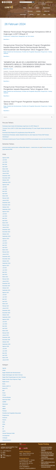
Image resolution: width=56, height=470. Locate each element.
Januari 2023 (5, 254)
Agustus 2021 (5, 292)
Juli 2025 (4, 186)
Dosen (3, 392)
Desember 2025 (6, 175)
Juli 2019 (4, 348)
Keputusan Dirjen (6, 399)
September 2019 (6, 344)
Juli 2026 (4, 159)
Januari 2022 (5, 281)
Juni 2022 (4, 270)
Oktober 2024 (5, 207)
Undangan (4, 437)
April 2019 (4, 355)
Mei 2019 (4, 353)
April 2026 (4, 166)
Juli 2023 (4, 240)
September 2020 (6, 317)
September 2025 (6, 182)
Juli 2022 (4, 267)
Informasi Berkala (6, 397)
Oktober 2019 (5, 341)
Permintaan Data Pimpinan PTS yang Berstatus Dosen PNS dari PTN (18, 132)
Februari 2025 (5, 198)
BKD (3, 390)
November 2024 (6, 204)
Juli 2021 (4, 294)
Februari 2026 (5, 171)
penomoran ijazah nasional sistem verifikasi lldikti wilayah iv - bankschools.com (21, 147)
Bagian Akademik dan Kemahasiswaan (13, 51)
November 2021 (6, 285)
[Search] (33, 2)
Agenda (4, 368)
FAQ (49, 14)
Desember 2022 (6, 256)
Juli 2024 (4, 213)
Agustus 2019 (5, 346)
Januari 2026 (5, 173)
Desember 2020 (6, 310)
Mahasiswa (5, 404)
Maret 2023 (5, 249)
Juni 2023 (4, 243)
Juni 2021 (4, 297)
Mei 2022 (4, 272)
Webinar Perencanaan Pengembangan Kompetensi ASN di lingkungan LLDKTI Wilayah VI (27, 33)
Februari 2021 (5, 305)
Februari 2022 (5, 279)
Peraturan (4, 417)
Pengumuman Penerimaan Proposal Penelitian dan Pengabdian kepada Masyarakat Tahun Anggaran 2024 (26, 88)
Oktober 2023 (5, 234)
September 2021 (6, 290)
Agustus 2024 (5, 211)
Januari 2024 (5, 227)
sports (3, 431)
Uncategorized (5, 435)
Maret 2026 (5, 168)
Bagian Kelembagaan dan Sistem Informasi (12, 374)
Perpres (4, 419)
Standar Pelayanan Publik (8, 433)
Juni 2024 (4, 216)
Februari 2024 (5, 225)
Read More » (6, 39)
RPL (3, 426)
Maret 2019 (5, 357)
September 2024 (6, 209)
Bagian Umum (5, 381)
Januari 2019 (5, 359)
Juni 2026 (4, 162)
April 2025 (4, 193)
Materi (3, 406)
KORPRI (4, 401)
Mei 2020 (4, 326)
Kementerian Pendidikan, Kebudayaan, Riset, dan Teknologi (46, 449)
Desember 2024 (6, 202)
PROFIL (30, 7)
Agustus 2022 (5, 265)
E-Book (4, 395)
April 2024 (4, 220)
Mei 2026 (4, 164)
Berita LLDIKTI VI (6, 386)
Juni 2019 (4, 350)
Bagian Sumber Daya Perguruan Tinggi (11, 379)
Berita (3, 383)
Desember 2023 (6, 229)
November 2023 (6, 231)
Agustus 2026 (5, 157)
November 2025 (6, 177)
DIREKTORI (46, 11)
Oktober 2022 (5, 261)
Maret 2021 (5, 303)
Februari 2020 (5, 333)
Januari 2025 (5, 200)
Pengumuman (7, 36)
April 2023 (4, 247)
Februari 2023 (5, 252)
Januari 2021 (5, 308)
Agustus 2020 (5, 319)
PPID (38, 14)
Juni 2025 (4, 189)
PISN (3, 422)
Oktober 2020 (5, 314)
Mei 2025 (4, 191)
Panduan (4, 410)
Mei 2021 (4, 299)
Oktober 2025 (5, 180)
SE (3, 428)
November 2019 (6, 339)
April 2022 (4, 274)
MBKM (4, 408)
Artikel (3, 370)
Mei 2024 (4, 218)
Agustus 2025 (5, 184)
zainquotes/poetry (6, 440)
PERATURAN (23, 14)
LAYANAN (38, 11)
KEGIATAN (30, 11)
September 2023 (6, 236)
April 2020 (4, 328)
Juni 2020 (4, 323)
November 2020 (6, 312)
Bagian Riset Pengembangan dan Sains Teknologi (14, 377)
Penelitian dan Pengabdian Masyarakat (31, 51)
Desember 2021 (6, 283)
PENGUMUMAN (46, 7)
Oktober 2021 (5, 288)
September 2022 (6, 263)
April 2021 (4, 301)
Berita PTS (6, 68)
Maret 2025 (5, 195)
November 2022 (6, 258)
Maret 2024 (5, 222)
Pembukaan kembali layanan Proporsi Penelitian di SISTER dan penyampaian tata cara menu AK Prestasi (27, 139)
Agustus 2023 (5, 238)
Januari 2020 (5, 335)
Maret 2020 (5, 330)
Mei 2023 (4, 245)
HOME (24, 7)
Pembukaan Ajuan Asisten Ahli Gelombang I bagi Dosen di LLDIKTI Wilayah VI (20, 126)
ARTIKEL (32, 14)
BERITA (37, 7)
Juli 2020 (4, 321)
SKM (44, 14)
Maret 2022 (5, 276)
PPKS (3, 424)
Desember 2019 (6, 337)
